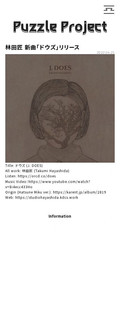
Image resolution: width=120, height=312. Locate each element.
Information (60, 216)
